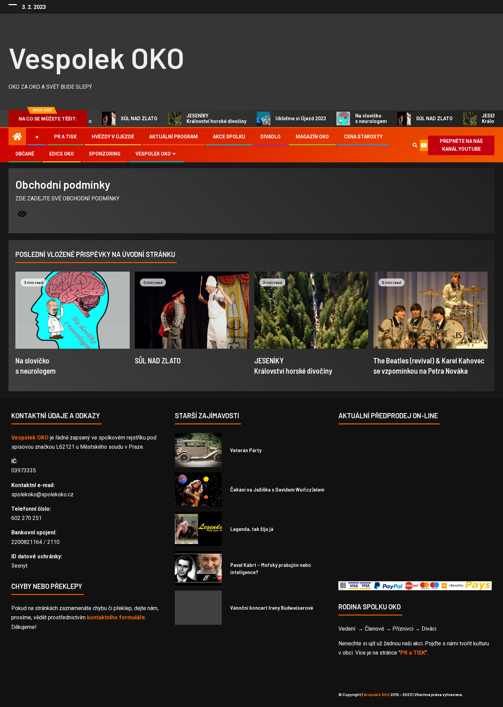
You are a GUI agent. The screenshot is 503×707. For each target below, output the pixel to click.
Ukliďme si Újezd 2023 (293, 118)
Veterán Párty (245, 450)
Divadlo (270, 136)
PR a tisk (65, 136)
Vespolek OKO (96, 57)
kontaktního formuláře (116, 617)
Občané (24, 154)
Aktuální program (173, 136)
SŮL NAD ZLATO (132, 118)
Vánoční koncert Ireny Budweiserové (271, 607)
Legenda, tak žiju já (251, 528)
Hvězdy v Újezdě (113, 136)
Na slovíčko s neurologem (364, 118)
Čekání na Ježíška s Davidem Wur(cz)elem (277, 489)
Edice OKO (61, 154)
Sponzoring (104, 154)
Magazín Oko (312, 136)
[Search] (415, 145)
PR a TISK (412, 652)
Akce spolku (229, 136)
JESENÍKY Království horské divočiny (209, 118)
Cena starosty (363, 136)
